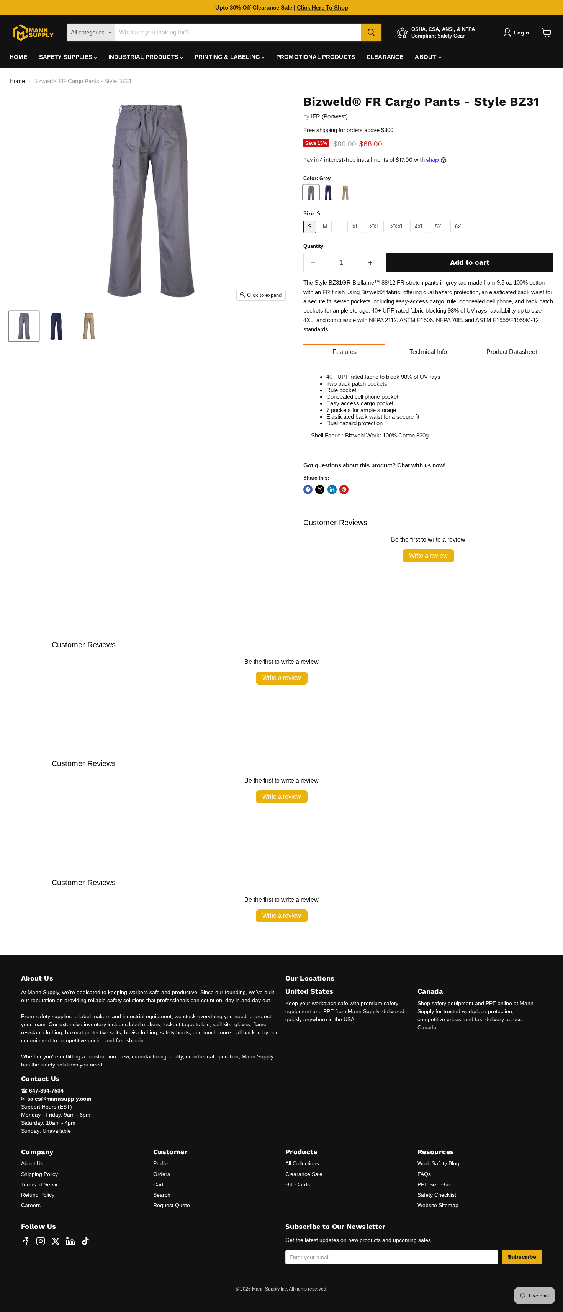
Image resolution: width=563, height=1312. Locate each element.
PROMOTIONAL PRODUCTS (315, 57)
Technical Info (428, 352)
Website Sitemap (437, 1205)
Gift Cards (297, 1184)
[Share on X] (319, 489)
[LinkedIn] (70, 1241)
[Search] (371, 32)
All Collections (302, 1163)
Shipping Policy (39, 1174)
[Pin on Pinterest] (344, 489)
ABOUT (426, 57)
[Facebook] (25, 1241)
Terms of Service (41, 1184)
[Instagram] (40, 1241)
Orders (161, 1174)
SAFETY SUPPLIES (66, 57)
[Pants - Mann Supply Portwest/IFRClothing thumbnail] (89, 326)
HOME (19, 57)
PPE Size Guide (436, 1184)
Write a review (428, 555)
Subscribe (521, 1257)
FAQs (424, 1174)
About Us (32, 1163)
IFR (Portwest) (329, 116)
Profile (161, 1163)
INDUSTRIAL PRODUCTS (144, 57)
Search (161, 1195)
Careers (31, 1205)
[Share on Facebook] (308, 489)
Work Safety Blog (438, 1163)
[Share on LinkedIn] (332, 489)
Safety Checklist (436, 1195)
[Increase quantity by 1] (370, 262)
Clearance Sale (303, 1174)
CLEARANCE (385, 57)
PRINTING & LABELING (228, 57)
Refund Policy (37, 1195)
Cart (158, 1184)
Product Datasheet (511, 352)
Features (344, 352)
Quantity (313, 246)
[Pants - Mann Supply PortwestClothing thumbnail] (24, 326)
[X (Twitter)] (55, 1241)
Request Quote (171, 1205)
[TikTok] (85, 1241)
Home (17, 81)
